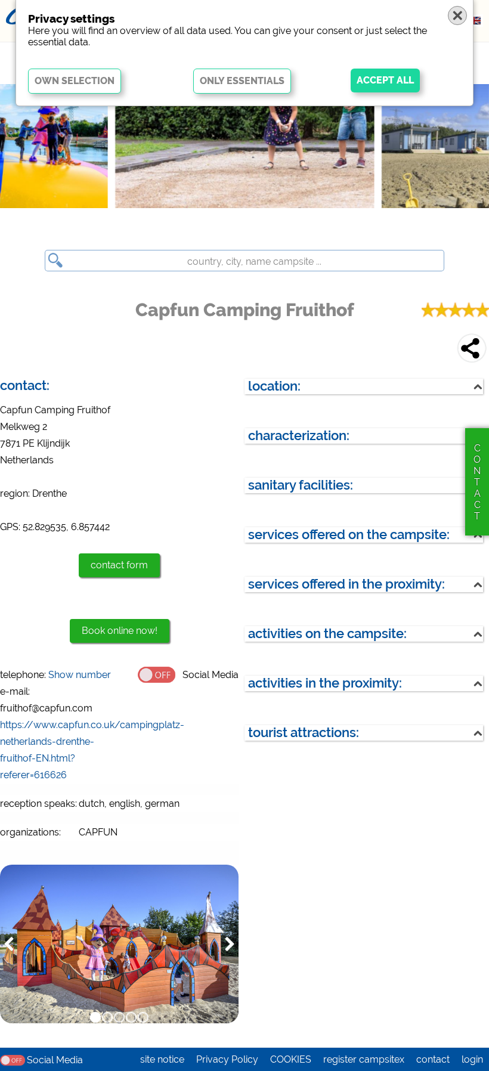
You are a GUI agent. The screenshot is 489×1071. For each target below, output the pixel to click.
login (472, 1059)
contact (433, 1059)
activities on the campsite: (327, 633)
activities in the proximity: (325, 683)
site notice (162, 1059)
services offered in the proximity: (346, 584)
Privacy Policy (227, 1059)
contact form (119, 565)
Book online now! (119, 630)
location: (274, 386)
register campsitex (363, 1059)
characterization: (298, 435)
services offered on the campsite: (349, 534)
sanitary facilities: (300, 485)
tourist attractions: (303, 732)
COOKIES (290, 1059)
